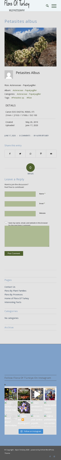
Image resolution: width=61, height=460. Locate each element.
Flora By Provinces (14, 294)
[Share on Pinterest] (41, 154)
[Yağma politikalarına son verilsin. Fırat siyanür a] (50, 420)
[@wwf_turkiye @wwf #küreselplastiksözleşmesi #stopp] (11, 420)
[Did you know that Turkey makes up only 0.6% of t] (24, 394)
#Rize (29, 97)
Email (42, 203)
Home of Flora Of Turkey (17, 298)
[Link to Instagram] (54, 456)
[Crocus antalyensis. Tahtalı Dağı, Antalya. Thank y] (11, 407)
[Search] (46, 5)
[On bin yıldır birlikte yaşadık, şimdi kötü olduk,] (37, 420)
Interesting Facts (13, 302)
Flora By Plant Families (15, 290)
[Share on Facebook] (10, 154)
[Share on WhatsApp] (31, 154)
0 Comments (24, 135)
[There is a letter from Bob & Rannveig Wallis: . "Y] (11, 394)
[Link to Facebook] (50, 456)
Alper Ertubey (42, 135)
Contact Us (10, 286)
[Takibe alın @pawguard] (24, 420)
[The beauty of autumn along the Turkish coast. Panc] (37, 394)
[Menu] (52, 5)
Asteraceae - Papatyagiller (25, 90)
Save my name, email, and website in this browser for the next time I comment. (28, 224)
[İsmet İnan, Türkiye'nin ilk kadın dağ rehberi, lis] (50, 394)
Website (42, 213)
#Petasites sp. (17, 97)
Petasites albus (21, 21)
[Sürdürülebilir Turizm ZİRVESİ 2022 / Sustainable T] (50, 407)
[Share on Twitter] (20, 154)
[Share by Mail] (51, 154)
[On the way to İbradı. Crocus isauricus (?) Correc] (24, 407)
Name (42, 193)
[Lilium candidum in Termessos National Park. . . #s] (37, 407)
